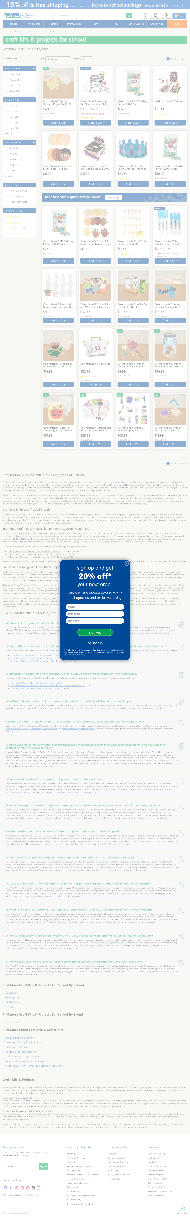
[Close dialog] (126, 563)
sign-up (95, 632)
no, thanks (95, 643)
